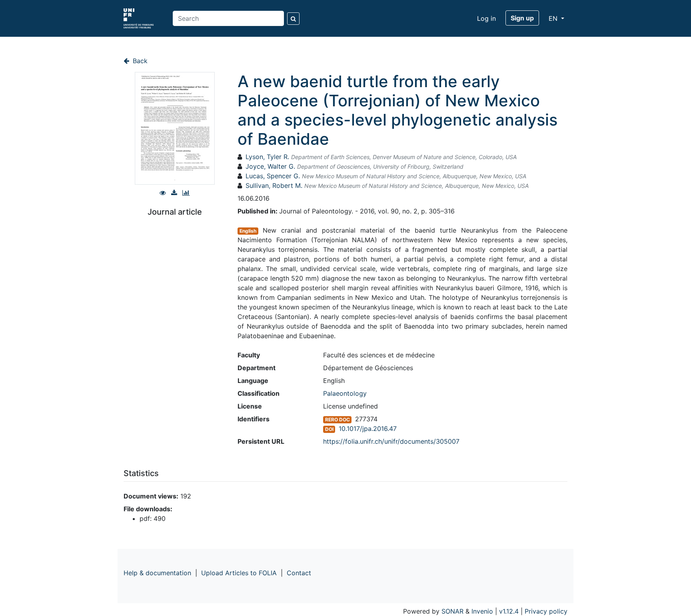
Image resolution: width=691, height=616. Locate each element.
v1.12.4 (509, 611)
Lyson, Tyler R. (267, 157)
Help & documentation (157, 573)
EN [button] (554, 18)
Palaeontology (345, 393)
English (248, 231)
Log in (486, 18)
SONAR (452, 611)
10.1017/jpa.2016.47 (368, 429)
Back (139, 61)
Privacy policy (546, 611)
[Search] (293, 18)
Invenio (482, 611)
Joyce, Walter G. (270, 166)
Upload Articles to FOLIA (239, 573)
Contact (299, 573)
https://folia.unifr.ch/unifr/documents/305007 (391, 441)
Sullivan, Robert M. (274, 185)
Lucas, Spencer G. (273, 176)
